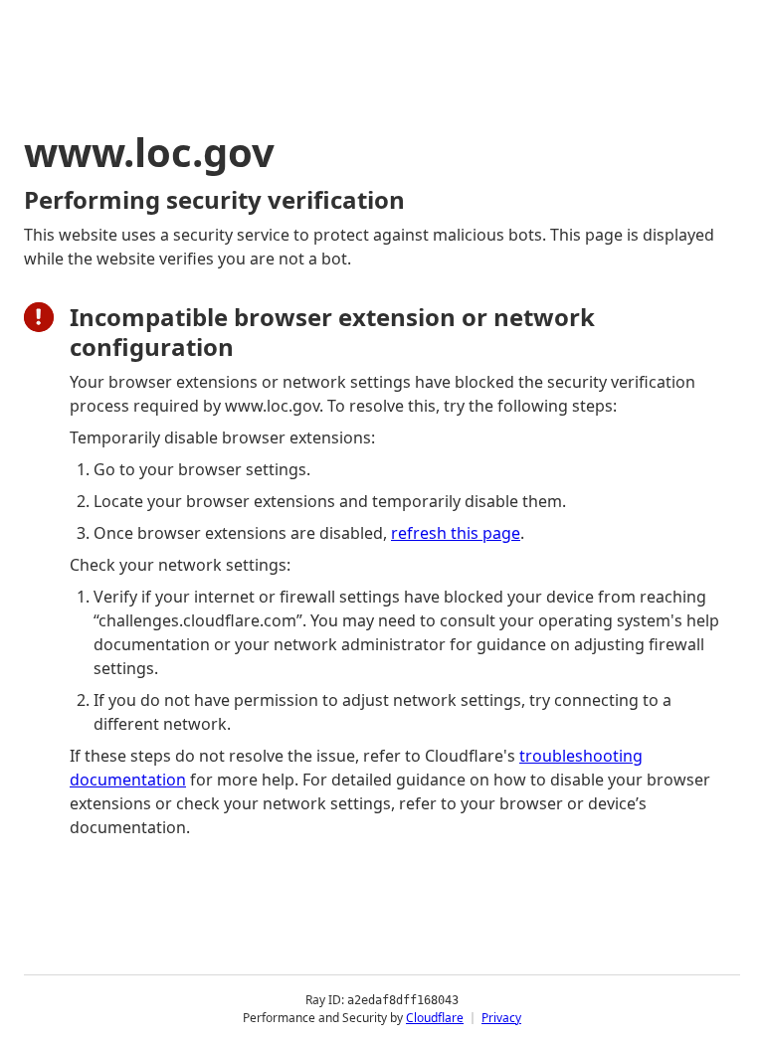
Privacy (501, 1017)
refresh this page (455, 533)
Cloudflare (435, 1017)
